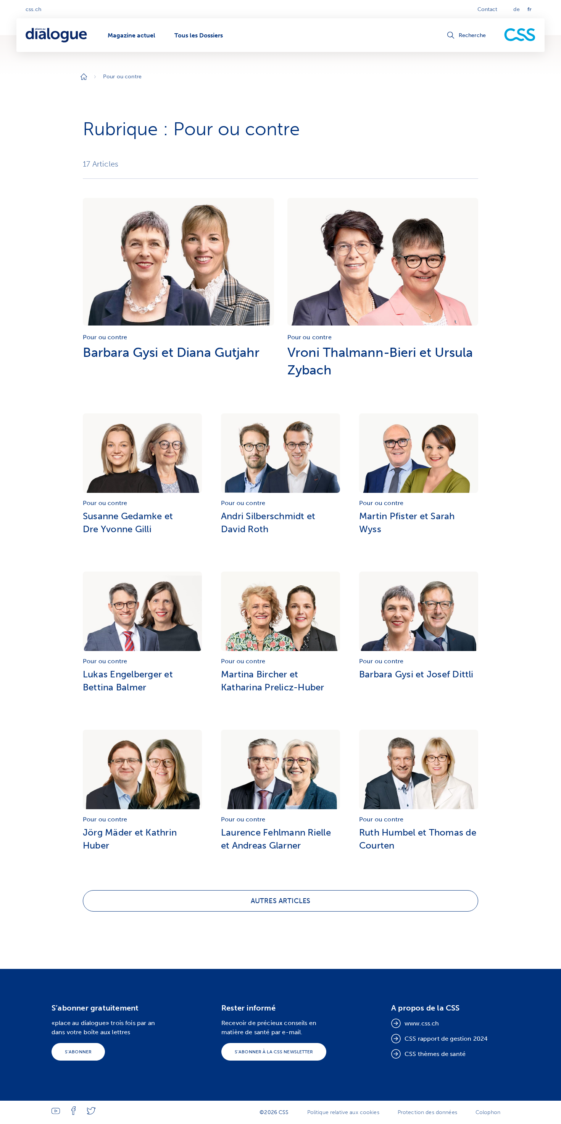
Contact (487, 9)
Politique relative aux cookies (343, 1112)
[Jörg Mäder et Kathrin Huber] (142, 771)
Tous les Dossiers (198, 35)
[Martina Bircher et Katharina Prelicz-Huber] (280, 613)
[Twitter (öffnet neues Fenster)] (91, 1112)
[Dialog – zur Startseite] (57, 35)
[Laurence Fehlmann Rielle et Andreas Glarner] (280, 771)
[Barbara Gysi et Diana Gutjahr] (178, 327)
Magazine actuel (131, 35)
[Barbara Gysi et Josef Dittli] (418, 613)
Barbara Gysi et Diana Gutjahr (171, 352)
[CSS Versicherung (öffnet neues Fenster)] (519, 35)
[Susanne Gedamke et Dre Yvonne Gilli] (142, 455)
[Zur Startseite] (84, 76)
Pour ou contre (105, 337)
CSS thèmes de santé (435, 1054)
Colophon (488, 1112)
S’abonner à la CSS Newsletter (274, 1051)
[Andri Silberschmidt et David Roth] (280, 455)
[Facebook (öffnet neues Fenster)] (73, 1113)
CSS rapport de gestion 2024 (446, 1038)
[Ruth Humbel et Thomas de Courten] (418, 771)
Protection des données (427, 1112)
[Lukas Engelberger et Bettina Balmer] (142, 613)
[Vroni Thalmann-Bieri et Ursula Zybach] (383, 327)
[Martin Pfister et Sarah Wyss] (418, 455)
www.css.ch (422, 1023)
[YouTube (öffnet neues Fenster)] (56, 1112)
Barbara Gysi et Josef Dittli (416, 674)
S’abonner (78, 1051)
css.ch (33, 9)
